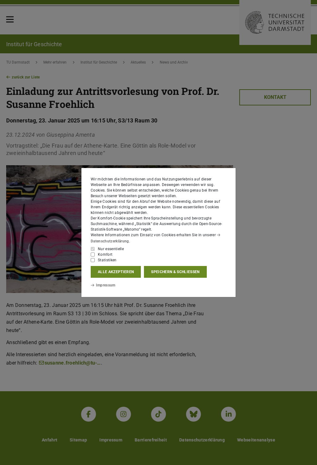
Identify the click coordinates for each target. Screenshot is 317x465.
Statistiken (107, 260)
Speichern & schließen (175, 272)
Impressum (105, 285)
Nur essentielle (111, 249)
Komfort (105, 254)
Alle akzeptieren (116, 272)
